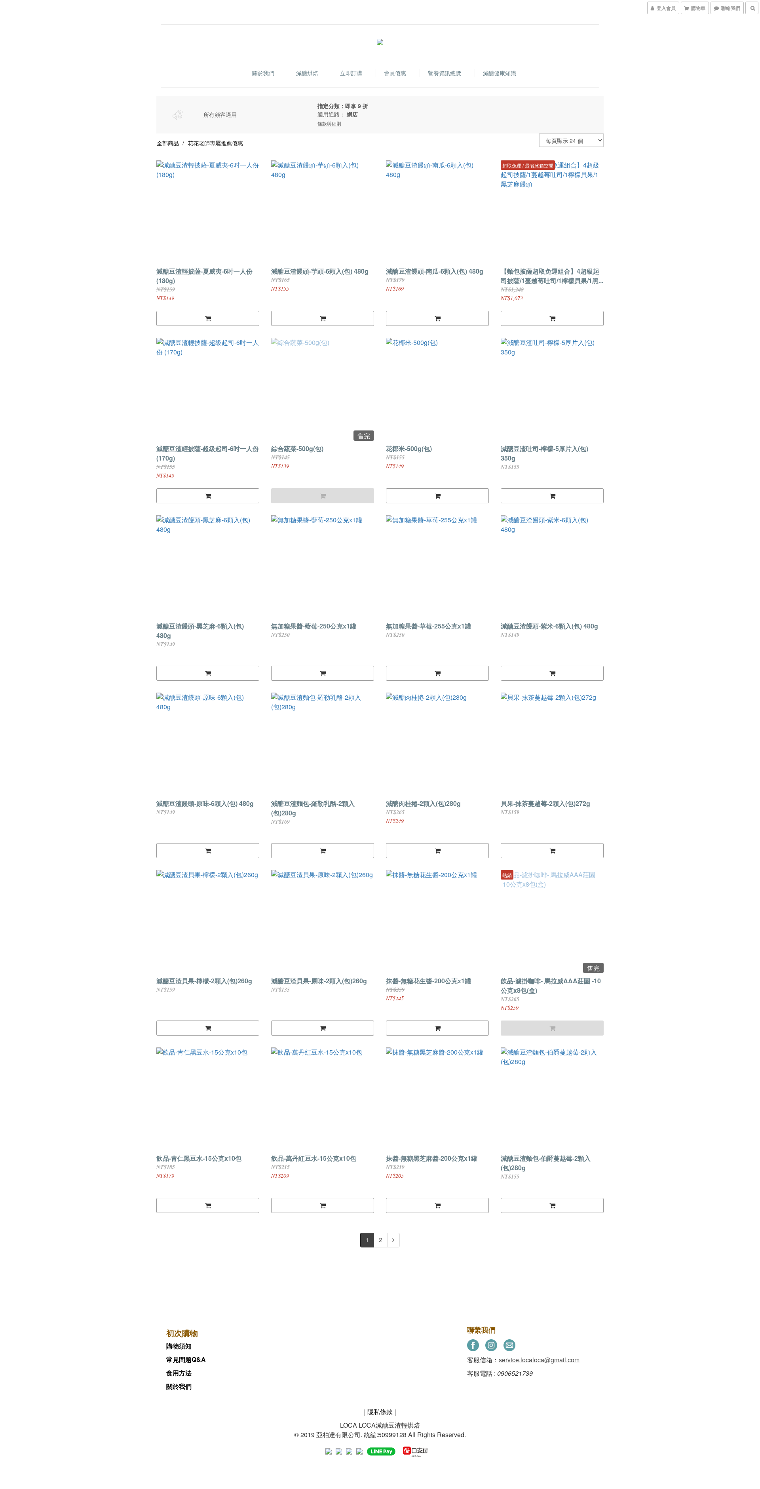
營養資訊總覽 (444, 73)
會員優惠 (395, 73)
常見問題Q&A (186, 1359)
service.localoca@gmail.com (539, 1359)
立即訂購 (351, 73)
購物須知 (179, 1345)
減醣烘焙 (307, 73)
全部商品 (168, 143)
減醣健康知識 (499, 73)
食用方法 (179, 1372)
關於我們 (263, 73)
